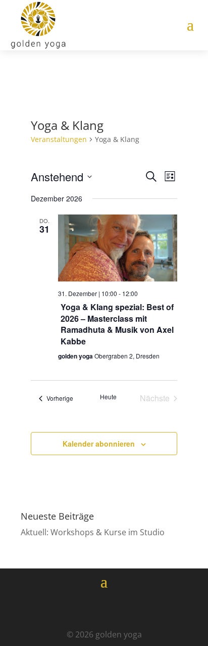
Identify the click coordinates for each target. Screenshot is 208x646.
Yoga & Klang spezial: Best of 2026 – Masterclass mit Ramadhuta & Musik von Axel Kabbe (117, 323)
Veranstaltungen (59, 139)
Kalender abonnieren (99, 444)
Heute (108, 397)
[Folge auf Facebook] (76, 608)
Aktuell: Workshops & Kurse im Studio (93, 532)
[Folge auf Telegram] (132, 608)
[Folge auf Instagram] (104, 608)
